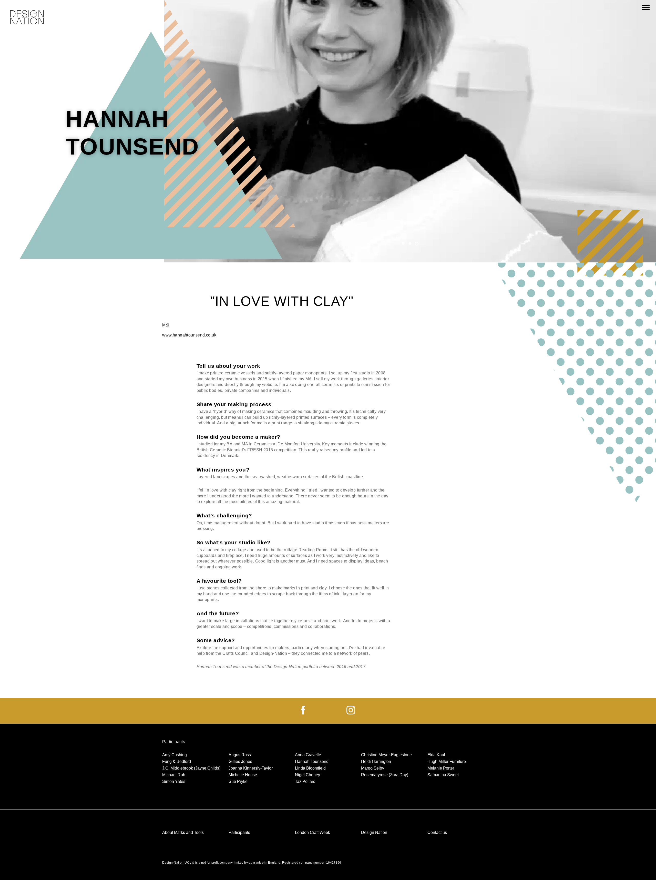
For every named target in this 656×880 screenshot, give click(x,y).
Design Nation (374, 832)
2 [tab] (410, 243)
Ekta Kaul (436, 755)
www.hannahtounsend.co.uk (189, 335)
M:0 (165, 325)
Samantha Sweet (443, 775)
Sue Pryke (238, 781)
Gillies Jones (240, 761)
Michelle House (243, 775)
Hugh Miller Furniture (446, 761)
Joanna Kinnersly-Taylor (251, 768)
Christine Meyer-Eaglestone (386, 755)
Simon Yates (173, 781)
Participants (239, 832)
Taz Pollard (305, 781)
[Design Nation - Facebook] (303, 713)
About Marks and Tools (183, 832)
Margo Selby (372, 768)
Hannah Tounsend (312, 761)
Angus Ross (240, 755)
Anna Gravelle (308, 755)
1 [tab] (403, 243)
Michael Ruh (173, 775)
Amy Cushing (174, 755)
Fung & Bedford (176, 761)
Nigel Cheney (307, 775)
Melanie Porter (440, 768)
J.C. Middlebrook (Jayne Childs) (191, 768)
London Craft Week (312, 832)
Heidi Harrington (376, 761)
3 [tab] (416, 244)
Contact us (437, 832)
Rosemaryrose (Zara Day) (384, 775)
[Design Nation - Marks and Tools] (27, 18)
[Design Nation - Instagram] (350, 713)
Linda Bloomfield (310, 768)
